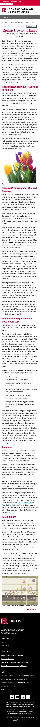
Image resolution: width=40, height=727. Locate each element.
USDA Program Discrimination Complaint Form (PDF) (15, 682)
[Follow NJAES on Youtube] (17, 697)
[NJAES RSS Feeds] (23, 697)
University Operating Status (8, 686)
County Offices (5, 645)
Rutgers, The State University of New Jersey (12, 655)
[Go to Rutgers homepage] (11, 623)
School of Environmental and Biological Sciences (14, 666)
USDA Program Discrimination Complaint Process (14, 679)
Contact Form (4, 642)
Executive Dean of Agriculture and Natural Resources (15, 662)
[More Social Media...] (28, 697)
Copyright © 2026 (10, 717)
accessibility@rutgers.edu (14, 711)
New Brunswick (14, 1)
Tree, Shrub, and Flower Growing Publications (19, 22)
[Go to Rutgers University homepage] (4, 10)
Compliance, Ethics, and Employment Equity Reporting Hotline (17, 675)
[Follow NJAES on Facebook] (12, 697)
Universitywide (6, 1)
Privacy (3, 689)
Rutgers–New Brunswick (7, 659)
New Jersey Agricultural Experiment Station (20, 10)
